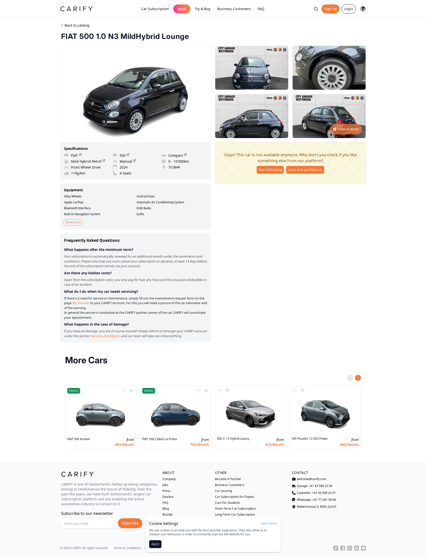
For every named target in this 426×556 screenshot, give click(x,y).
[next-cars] (358, 378)
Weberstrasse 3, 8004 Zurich (316, 507)
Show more (73, 222)
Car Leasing (223, 491)
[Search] (316, 8)
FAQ (261, 8)
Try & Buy (202, 8)
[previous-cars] (350, 378)
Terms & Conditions (127, 548)
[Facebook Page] (342, 548)
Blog (165, 509)
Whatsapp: (316, 500)
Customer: (316, 493)
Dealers (168, 497)
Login (348, 8)
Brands (167, 515)
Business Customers (234, 8)
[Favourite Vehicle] (131, 390)
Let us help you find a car (305, 170)
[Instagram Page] (349, 548)
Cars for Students (227, 503)
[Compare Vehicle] (123, 390)
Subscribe (130, 523)
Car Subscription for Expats (234, 497)
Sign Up (330, 8)
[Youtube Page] (363, 548)
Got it (155, 544)
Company (169, 479)
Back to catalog (77, 25)
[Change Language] (363, 9)
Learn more (269, 523)
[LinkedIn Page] (356, 548)
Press (166, 491)
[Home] (76, 9)
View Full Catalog (270, 170)
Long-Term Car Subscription (235, 515)
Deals (181, 9)
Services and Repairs (106, 336)
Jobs (165, 485)
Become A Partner (228, 479)
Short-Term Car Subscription (235, 509)
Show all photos (348, 129)
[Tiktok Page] (335, 548)
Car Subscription (155, 8)
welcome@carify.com (311, 479)
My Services (80, 303)
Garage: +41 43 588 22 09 (314, 486)
